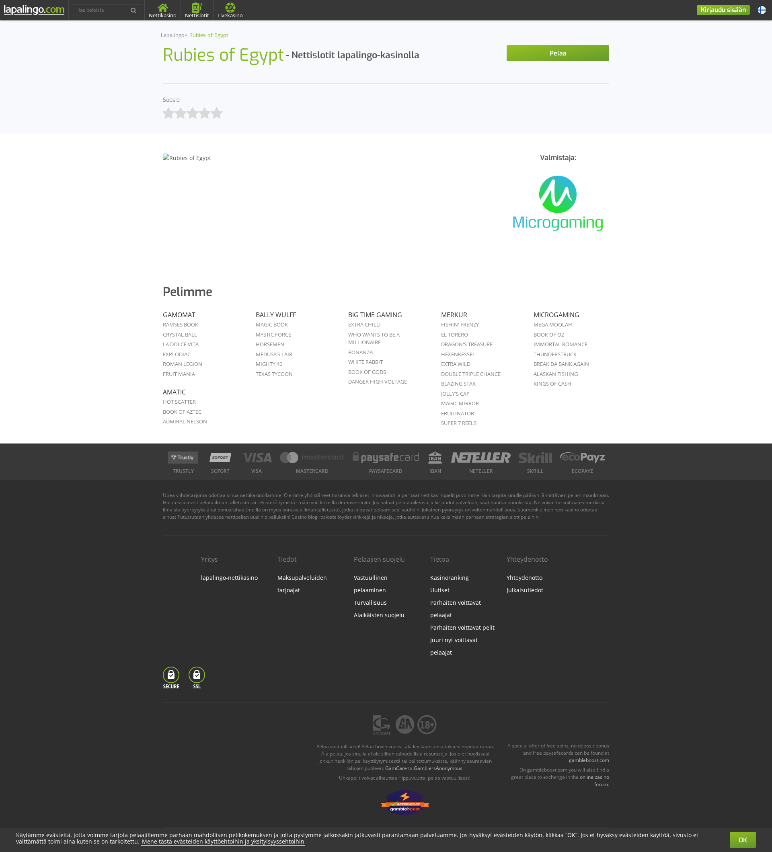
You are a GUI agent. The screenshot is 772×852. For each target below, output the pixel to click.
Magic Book (272, 324)
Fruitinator (457, 413)
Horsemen (270, 344)
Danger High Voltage (377, 381)
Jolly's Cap (455, 393)
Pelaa (558, 53)
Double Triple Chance (471, 374)
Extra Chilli (364, 324)
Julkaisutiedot (525, 590)
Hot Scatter (179, 401)
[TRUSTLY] (183, 458)
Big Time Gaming (375, 314)
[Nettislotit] (558, 207)
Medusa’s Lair (274, 354)
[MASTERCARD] (312, 458)
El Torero (454, 334)
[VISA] (256, 458)
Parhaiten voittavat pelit (462, 627)
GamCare (396, 768)
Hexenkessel (458, 354)
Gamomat (179, 314)
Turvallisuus (370, 602)
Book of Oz (549, 334)
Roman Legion (182, 363)
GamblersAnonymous (438, 768)
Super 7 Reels (458, 423)
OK (743, 840)
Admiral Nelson (185, 421)
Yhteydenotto (524, 577)
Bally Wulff (276, 314)
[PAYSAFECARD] (386, 458)
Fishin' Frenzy (460, 324)
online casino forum (594, 781)
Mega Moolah (553, 324)
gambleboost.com (589, 760)
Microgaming (556, 314)
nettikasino (566, 509)
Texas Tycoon (274, 374)
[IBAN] (435, 458)
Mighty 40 (269, 363)
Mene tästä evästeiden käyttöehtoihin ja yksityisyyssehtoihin (223, 841)
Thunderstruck (555, 354)
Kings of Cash (552, 383)
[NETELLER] (481, 458)
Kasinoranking (449, 577)
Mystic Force (273, 334)
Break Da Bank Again (561, 363)
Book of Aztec (182, 411)
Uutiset (440, 590)
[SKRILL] (535, 458)
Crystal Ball (180, 334)
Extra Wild (455, 363)
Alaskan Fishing (556, 374)
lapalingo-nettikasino (229, 577)
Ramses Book (180, 324)
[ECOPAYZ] (582, 458)
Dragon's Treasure (467, 344)
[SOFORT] (220, 458)
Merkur (454, 314)
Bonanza (360, 352)
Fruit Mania (179, 374)
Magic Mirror (460, 403)
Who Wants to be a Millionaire (374, 338)
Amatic (174, 392)
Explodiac (177, 354)
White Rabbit (365, 361)
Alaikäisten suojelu (379, 615)
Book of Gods (367, 372)
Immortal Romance (560, 344)
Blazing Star (458, 383)
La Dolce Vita (181, 344)
